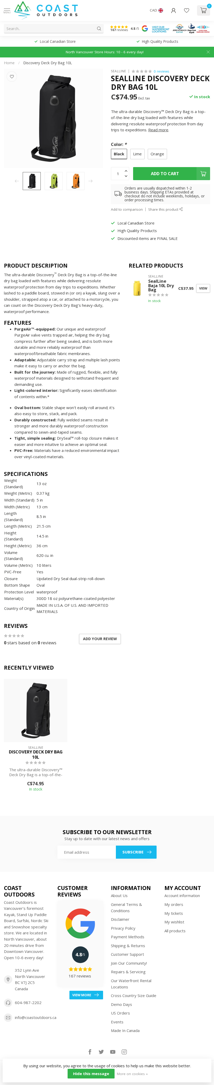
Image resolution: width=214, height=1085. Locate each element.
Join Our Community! (129, 963)
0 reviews (161, 71)
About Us (119, 895)
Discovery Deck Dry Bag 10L (47, 62)
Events (117, 1021)
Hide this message (91, 1073)
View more (81, 995)
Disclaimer (120, 919)
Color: (119, 144)
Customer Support (127, 954)
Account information (182, 895)
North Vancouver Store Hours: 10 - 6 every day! (105, 52)
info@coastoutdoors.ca (35, 1017)
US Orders (120, 1013)
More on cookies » (132, 1073)
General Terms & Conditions (126, 907)
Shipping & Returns (128, 945)
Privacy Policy (123, 928)
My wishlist (174, 921)
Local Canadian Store (58, 41)
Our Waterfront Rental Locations (131, 983)
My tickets (173, 913)
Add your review (100, 638)
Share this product (163, 209)
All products (175, 930)
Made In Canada (125, 1030)
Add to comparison (127, 209)
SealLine (118, 71)
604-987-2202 (28, 1002)
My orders (173, 904)
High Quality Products (160, 41)
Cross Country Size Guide (133, 995)
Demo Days (121, 1004)
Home (9, 62)
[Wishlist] (186, 10)
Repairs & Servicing (128, 971)
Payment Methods (127, 936)
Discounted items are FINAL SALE (147, 238)
